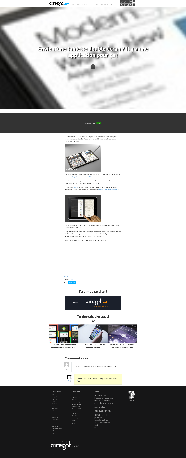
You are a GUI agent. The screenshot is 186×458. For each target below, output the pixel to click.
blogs (107, 398)
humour (111, 403)
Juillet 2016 (75, 411)
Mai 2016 (74, 415)
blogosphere (99, 398)
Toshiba (78, 177)
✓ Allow (98, 123)
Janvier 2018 (75, 397)
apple (101, 395)
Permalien (66, 370)
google (97, 403)
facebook (105, 400)
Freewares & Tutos (56, 412)
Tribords (53, 410)
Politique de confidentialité (63, 454)
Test (96, 4)
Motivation (85, 4)
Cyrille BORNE (55, 426)
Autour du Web (55, 419)
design (111, 398)
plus (73, 423)
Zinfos (53, 394)
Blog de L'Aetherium (56, 433)
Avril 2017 (74, 399)
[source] (66, 276)
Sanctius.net (54, 403)
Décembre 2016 (76, 404)
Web (73, 4)
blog (104, 395)
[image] (71, 279)
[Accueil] (59, 3)
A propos (53, 454)
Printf (53, 415)
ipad (74, 282)
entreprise (97, 400)
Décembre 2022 (76, 395)
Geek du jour (104, 4)
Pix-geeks (54, 401)
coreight (71, 111)
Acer (82, 177)
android (97, 395)
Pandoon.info (55, 417)
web (96, 425)
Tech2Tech (54, 424)
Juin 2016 (74, 413)
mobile (105, 415)
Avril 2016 (74, 418)
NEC (86, 177)
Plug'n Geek (54, 399)
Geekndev (54, 421)
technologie (99, 422)
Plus (95, 427)
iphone (100, 407)
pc (108, 415)
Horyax (53, 406)
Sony (73, 177)
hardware (104, 402)
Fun (92, 4)
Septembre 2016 (76, 408)
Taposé (76, 187)
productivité (98, 418)
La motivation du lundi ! (103, 410)
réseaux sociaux (105, 418)
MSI (89, 177)
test (105, 422)
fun (109, 400)
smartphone (98, 420)
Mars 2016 (74, 420)
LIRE (64, 337)
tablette (70, 282)
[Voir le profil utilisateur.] (69, 376)
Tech (78, 4)
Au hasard (74, 454)
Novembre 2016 (76, 406)
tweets (108, 422)
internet (96, 407)
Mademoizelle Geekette (57, 428)
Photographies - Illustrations (58, 396)
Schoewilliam (55, 408)
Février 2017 (75, 401)
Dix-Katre (54, 430)
